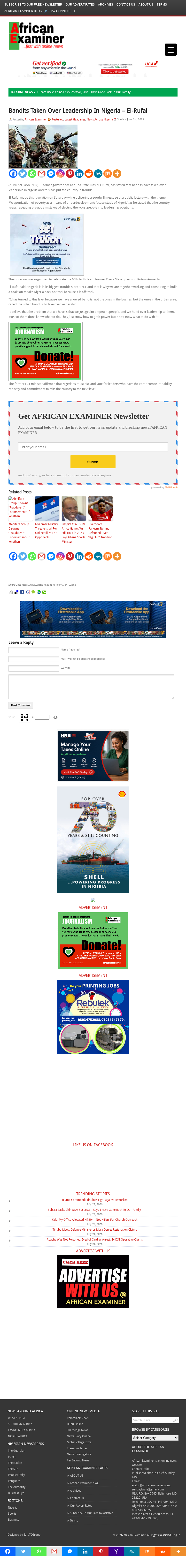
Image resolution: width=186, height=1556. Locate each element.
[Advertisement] (81, 572)
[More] (117, 173)
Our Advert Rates (80, 4)
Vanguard (14, 1481)
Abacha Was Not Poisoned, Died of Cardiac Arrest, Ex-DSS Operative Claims (95, 1239)
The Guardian (16, 1450)
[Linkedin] (79, 173)
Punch (12, 1457)
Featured (57, 119)
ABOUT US (146, 4)
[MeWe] (98, 173)
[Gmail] (41, 173)
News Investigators (79, 1454)
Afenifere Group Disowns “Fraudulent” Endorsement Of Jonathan (19, 532)
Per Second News (78, 1460)
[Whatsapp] (32, 173)
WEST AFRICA (16, 1418)
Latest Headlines (75, 119)
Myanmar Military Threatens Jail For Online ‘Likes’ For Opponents (46, 530)
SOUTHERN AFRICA (20, 1424)
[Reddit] (89, 173)
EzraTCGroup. (32, 1534)
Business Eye (16, 1493)
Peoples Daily (16, 1475)
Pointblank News (77, 1418)
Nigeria (12, 1507)
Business (13, 1519)
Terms (162, 4)
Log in (176, 1535)
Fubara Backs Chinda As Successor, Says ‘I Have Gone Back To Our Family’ (84, 92)
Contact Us (125, 4)
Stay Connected (61, 11)
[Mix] (107, 173)
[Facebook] (13, 173)
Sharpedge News (77, 1430)
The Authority (16, 1487)
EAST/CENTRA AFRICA (21, 1430)
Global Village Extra (79, 1442)
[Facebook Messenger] (51, 173)
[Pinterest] (70, 173)
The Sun (13, 1469)
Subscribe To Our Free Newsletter (33, 4)
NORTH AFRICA (17, 1436)
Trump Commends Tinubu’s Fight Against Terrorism (95, 1200)
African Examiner (36, 119)
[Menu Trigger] (171, 50)
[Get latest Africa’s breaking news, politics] (31, 35)
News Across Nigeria (100, 119)
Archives (105, 4)
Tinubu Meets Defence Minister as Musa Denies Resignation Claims (95, 1229)
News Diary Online (79, 1436)
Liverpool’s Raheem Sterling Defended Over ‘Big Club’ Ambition (100, 530)
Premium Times (77, 1448)
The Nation (15, 1463)
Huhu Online (75, 1424)
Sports (12, 1513)
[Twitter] (22, 173)
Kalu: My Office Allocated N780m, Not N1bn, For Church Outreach (95, 1219)
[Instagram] (60, 173)
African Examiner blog (23, 11)
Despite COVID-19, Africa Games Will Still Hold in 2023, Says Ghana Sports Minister (73, 532)
